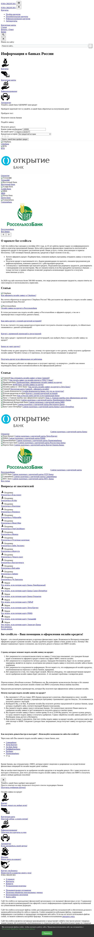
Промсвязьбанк (12, 753)
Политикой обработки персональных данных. (18, 929)
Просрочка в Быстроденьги (12, 562)
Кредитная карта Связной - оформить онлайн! (30, 389)
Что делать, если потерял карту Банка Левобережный (23, 585)
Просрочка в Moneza (9, 534)
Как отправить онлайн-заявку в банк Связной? (30, 378)
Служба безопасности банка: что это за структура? (43, 391)
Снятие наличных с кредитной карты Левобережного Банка (46, 400)
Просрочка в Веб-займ (10, 568)
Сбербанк (5, 144)
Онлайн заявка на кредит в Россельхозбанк (19, 308)
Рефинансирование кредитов (18, 19)
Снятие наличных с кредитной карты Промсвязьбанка (39, 440)
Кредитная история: (9, 134)
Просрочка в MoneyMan (11, 523)
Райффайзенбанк (13, 749)
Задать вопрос (7, 629)
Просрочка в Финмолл (10, 512)
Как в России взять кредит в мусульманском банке (38, 396)
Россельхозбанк (7, 229)
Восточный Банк (8, 184)
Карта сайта (11, 897)
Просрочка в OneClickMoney (13, 529)
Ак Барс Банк (11, 747)
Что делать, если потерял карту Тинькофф (18, 619)
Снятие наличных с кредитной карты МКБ (47, 402)
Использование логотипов (17, 895)
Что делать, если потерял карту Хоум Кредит (19, 608)
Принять (47, 933)
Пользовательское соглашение (18, 890)
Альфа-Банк (6, 189)
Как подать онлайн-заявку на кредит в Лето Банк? (49, 387)
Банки (3, 32)
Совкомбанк (11, 742)
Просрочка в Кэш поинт (11, 495)
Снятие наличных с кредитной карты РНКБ (26, 438)
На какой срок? (7, 132)
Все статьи (5, 481)
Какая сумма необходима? (12, 129)
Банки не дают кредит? (10, 346)
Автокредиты (11, 21)
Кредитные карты (8, 25)
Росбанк (9, 751)
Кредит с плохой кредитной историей (42, 393)
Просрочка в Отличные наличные (15, 540)
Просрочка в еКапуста (10, 551)
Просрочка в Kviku (9, 500)
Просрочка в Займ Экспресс (12, 546)
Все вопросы (6, 627)
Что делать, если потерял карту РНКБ (16, 613)
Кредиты (4, 10)
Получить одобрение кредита (13, 787)
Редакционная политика (16, 886)
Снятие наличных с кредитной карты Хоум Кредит (35, 436)
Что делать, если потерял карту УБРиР (17, 602)
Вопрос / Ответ (7, 29)
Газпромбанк (6, 202)
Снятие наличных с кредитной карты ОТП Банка (32, 474)
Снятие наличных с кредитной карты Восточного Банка (41, 404)
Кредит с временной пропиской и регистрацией (21, 334)
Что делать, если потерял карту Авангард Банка (21, 625)
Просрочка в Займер (9, 574)
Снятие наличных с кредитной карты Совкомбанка (35, 476)
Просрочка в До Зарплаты (12, 579)
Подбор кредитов (13, 14)
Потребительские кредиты (17, 16)
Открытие (5, 176)
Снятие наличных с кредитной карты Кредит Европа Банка (39, 445)
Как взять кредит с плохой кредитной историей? (21, 321)
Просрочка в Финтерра (10, 506)
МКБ (3, 193)
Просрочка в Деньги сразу (12, 557)
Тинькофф (5, 180)
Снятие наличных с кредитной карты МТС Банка (33, 479)
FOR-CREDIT (8, 4)
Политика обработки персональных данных (24, 892)
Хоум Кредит (11, 745)
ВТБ (3, 148)
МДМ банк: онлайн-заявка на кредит (28, 385)
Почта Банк (6, 198)
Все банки (5, 231)
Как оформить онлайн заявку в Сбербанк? (18, 295)
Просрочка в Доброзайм (11, 517)
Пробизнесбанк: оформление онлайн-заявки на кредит (39, 382)
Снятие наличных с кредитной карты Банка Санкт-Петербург (48, 407)
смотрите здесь (68, 916)
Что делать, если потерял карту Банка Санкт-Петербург (24, 591)
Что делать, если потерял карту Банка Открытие (21, 596)
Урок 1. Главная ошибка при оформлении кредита (66, 398)
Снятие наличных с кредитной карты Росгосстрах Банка (41, 443)
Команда (9, 884)
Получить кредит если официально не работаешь (21, 359)
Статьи (4, 27)
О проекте (10, 879)
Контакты (10, 881)
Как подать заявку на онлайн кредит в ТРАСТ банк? (31, 380)
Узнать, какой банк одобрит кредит (15, 139)
